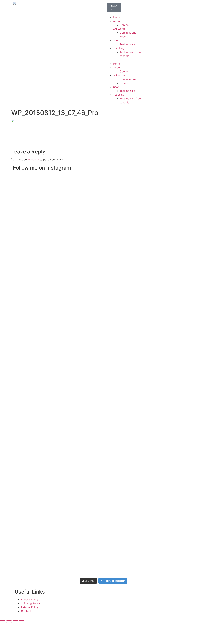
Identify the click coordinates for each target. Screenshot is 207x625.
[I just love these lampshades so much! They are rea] (81, 455)
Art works (119, 28)
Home (116, 17)
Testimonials (127, 44)
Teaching (118, 48)
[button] (127, 60)
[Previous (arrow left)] (2, 623)
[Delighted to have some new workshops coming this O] (59, 247)
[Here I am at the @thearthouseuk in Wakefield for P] (147, 207)
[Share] (15, 619)
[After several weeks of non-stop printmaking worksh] (125, 214)
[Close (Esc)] (21, 619)
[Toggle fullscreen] (9, 619)
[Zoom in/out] (2, 619)
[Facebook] (155, 19)
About (117, 21)
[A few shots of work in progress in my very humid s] (147, 387)
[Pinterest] (173, 19)
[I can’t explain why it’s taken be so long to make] (81, 255)
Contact (125, 24)
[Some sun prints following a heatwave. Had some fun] (125, 449)
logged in (33, 159)
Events (124, 36)
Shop (116, 40)
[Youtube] (182, 19)
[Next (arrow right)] (9, 623)
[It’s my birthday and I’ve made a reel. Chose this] (103, 228)
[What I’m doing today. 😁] (103, 339)
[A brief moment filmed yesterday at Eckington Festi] (59, 387)
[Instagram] (164, 19)
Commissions (128, 32)
